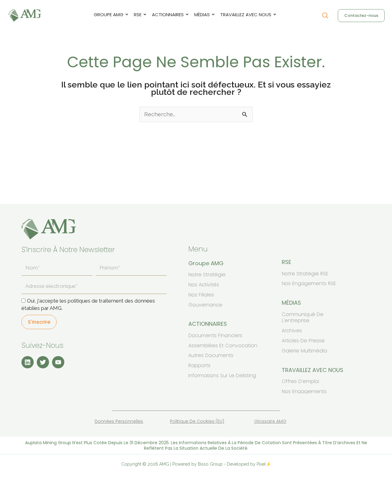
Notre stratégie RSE (305, 273)
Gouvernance (205, 304)
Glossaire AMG (270, 421)
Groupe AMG (206, 263)
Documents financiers (215, 335)
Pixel (261, 464)
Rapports (199, 365)
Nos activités (203, 284)
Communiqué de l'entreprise (302, 317)
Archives (292, 330)
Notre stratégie (206, 274)
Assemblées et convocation (222, 345)
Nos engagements (304, 391)
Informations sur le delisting (222, 375)
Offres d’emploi (300, 381)
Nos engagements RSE (309, 283)
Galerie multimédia (304, 350)
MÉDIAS (202, 14)
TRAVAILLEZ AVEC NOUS (245, 14)
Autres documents (210, 355)
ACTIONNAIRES (168, 14)
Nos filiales (201, 294)
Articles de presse (303, 340)
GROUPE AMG (108, 14)
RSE (137, 14)
